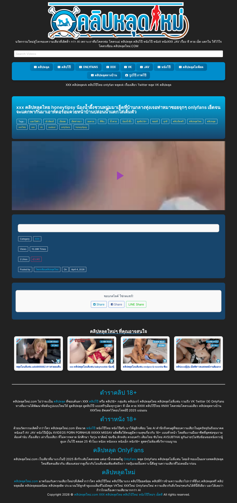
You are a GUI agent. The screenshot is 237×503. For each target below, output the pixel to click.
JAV (146, 67)
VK (130, 67)
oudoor (52, 127)
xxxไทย (22, 127)
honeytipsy (81, 127)
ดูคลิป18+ (142, 121)
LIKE (37, 259)
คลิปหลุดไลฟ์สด (193, 67)
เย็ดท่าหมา (76, 121)
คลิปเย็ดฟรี (178, 121)
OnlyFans (90, 67)
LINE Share (136, 304)
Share (100, 304)
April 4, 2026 (77, 269)
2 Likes (23, 259)
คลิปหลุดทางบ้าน (106, 75)
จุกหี (165, 121)
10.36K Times (39, 249)
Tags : (22, 121)
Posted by (25, 269)
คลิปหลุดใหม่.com (26, 481)
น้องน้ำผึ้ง (126, 121)
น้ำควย (113, 121)
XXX (113, 67)
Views (23, 249)
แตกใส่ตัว (35, 121)
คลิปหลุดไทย (195, 121)
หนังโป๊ (166, 67)
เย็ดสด (62, 121)
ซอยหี (155, 121)
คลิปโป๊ (66, 67)
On (65, 269)
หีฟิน (102, 121)
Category (25, 238)
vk (41, 127)
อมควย (90, 121)
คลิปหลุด (43, 67)
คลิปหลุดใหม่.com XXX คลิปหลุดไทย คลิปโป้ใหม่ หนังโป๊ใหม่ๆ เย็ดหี (118, 494)
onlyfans (65, 127)
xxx (33, 127)
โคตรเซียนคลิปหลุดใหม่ (47, 269)
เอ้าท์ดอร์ (49, 121)
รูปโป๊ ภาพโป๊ (137, 75)
